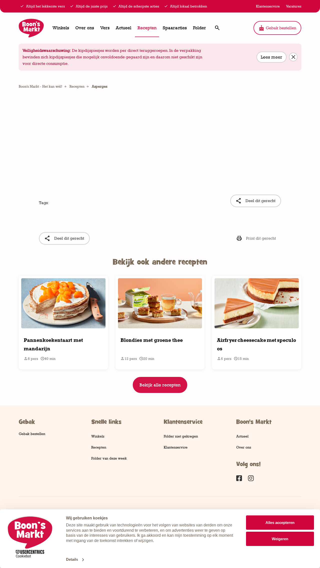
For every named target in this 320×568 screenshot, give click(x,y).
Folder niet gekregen (181, 436)
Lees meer (271, 57)
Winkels (60, 27)
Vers (105, 27)
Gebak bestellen (277, 28)
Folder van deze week (109, 458)
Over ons (84, 27)
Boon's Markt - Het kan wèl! (40, 86)
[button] (217, 28)
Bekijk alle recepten (160, 384)
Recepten (147, 27)
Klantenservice (176, 447)
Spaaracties (175, 27)
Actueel (123, 27)
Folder (199, 27)
